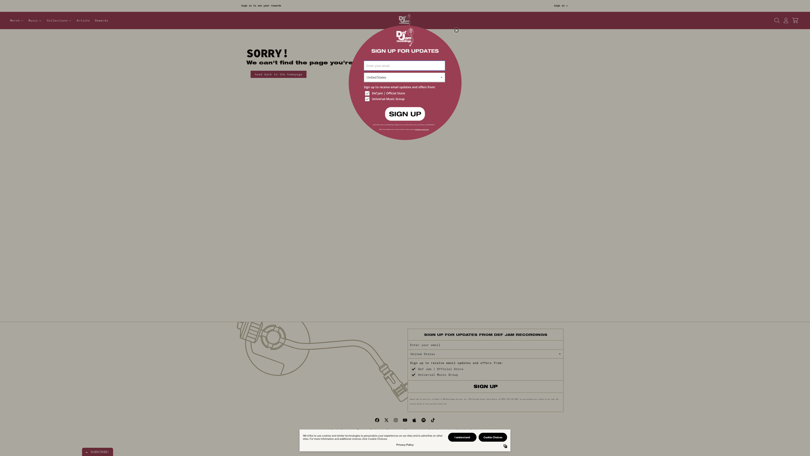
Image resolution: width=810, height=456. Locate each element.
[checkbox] (405, 93)
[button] (456, 30)
